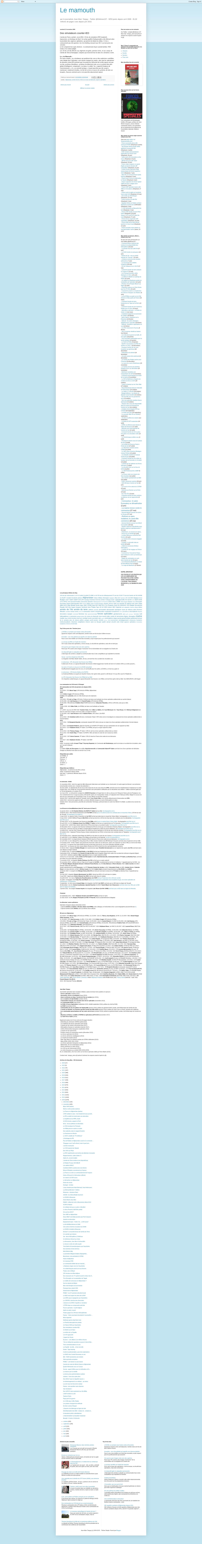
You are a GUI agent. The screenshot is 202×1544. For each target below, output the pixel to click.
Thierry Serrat (121, 977)
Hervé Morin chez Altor (69, 1200)
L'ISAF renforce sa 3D (69, 1393)
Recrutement (138, 605)
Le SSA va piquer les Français (71, 1126)
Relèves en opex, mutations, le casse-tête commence (130, 518)
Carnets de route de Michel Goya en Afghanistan (77, 1364)
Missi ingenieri (67, 1317)
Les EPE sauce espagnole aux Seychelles (75, 1298)
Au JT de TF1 (125, 493)
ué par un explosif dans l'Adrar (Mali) (106, 821)
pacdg (119, 618)
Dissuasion (84, 601)
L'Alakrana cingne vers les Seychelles (74, 1266)
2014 (63, 1087)
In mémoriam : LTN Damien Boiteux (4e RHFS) (75, 672)
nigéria (102, 618)
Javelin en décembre (69, 1219)
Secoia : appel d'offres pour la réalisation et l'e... (76, 1369)
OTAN (90, 605)
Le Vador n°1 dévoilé (128, 391)
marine (139, 616)
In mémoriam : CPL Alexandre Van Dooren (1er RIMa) (77, 662)
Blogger (118, 1530)
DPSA (61, 601)
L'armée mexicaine (68, 1145)
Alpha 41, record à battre (70, 1158)
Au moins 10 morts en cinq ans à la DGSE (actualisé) (77, 667)
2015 (63, 1085)
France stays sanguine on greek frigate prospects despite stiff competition (130, 165)
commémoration (99, 611)
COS (79, 600)
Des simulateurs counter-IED (71, 1327)
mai (64, 1433)
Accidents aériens (77, 598)
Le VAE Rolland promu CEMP (130, 471)
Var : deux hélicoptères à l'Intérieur (73, 1236)
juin (64, 1431)
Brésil (140, 598)
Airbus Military (98, 598)
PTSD (106, 605)
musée (90, 618)
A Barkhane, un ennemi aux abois (131, 532)
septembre (66, 1424)
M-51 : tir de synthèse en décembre (73, 1123)
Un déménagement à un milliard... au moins (75, 1381)
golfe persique (129, 614)
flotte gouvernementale (91, 614)
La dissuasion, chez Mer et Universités (74, 1241)
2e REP (96, 595)
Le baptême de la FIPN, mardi (71, 1119)
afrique (136, 607)
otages (115, 618)
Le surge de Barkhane (128, 565)
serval (108, 622)
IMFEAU (111, 603)
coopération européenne (112, 611)
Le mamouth (77, 10)
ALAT (64, 598)
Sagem (73, 607)
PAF (97, 605)
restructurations (65, 622)
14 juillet (80, 595)
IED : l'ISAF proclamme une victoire (73, 1357)
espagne (69, 614)
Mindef (73, 605)
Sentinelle (84, 607)
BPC (127, 598)
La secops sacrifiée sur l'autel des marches (74, 642)
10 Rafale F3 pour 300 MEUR (71, 1163)
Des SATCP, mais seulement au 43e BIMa (75, 1391)
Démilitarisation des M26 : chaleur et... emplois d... (77, 1411)
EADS (110, 601)
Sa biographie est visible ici (74, 814)
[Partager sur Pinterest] (100, 77)
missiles (74, 618)
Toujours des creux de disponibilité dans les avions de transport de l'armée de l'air (131, 405)
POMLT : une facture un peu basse (73, 1362)
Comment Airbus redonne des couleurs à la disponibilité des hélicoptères (130, 245)
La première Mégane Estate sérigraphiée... (75, 1253)
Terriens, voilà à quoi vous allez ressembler (82, 1486)
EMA (118, 601)
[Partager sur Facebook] (98, 77)
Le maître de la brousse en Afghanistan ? (74, 1281)
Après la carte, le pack (69, 1310)
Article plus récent (65, 85)
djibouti (135, 611)
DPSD (65, 601)
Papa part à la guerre (69, 1398)
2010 (63, 1097)
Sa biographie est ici (109, 811)
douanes (140, 611)
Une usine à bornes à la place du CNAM (74, 1227)
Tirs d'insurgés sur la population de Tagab (75, 1278)
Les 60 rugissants (68, 1335)
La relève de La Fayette (70, 1332)
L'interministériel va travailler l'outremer (74, 1416)
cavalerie (68, 611)
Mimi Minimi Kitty (68, 1251)
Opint (93, 605)
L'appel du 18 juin (68, 1337)
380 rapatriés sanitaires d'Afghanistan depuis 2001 (118, 1505)
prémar (105, 620)
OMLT (85, 605)
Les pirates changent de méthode (72, 1403)
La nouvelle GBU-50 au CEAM (130, 414)
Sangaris (78, 607)
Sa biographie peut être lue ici (130, 823)
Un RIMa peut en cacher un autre (72, 1128)
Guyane (106, 603)
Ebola (122, 601)
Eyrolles (125, 55)
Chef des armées (100, 600)
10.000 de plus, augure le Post (72, 1121)
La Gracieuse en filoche (70, 1133)
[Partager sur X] (96, 77)
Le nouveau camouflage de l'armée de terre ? (83, 1511)
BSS (132, 598)
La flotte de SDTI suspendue (130, 421)
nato (99, 618)
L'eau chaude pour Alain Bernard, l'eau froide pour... (78, 1187)
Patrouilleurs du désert (128, 352)
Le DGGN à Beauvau (69, 1197)
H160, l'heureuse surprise (129, 481)
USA (105, 607)
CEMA (71, 600)
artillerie (90, 609)
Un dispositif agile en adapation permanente (74, 652)
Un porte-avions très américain (130, 356)
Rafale (132, 605)
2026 (63, 1063)
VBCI (113, 607)
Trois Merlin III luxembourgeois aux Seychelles (76, 1246)
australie (96, 609)
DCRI (133, 599)
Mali (69, 605)
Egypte (126, 601)
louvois (104, 616)
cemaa (72, 611)
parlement (134, 618)
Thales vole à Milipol (69, 1271)
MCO (65, 605)
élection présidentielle (71, 623)
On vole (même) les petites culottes (114, 1491)
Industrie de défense (126, 603)
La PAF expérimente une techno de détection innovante (79, 1153)
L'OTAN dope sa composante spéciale (74, 1305)
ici (135, 906)
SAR (66, 607)
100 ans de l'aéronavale (67, 595)
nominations (109, 618)
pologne (86, 620)
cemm (76, 611)
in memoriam (72, 616)
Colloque (108, 600)
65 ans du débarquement (105, 595)
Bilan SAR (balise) (68, 1106)
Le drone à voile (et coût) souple (72, 1244)
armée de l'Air (66, 609)
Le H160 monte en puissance (130, 252)
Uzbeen (109, 607)
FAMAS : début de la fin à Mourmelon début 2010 (77, 1202)
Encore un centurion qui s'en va (71, 1455)
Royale (62, 607)
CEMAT (75, 600)
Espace (130, 601)
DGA (81, 79)
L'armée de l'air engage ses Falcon (132, 549)
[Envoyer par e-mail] (92, 77)
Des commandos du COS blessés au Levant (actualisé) (77, 1503)
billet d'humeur (137, 609)
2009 (63, 1100)
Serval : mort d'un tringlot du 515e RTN (73, 657)
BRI (129, 598)
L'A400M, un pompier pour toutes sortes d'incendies (76, 632)
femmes (81, 614)
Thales (93, 607)
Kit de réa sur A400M (128, 533)
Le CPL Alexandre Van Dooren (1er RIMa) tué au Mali (77, 677)
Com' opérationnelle (118, 600)
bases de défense (127, 609)
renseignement (124, 620)
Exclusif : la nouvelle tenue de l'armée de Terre (76, 1231)
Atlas (116, 598)
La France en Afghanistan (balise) (72, 1111)
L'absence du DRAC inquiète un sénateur (75, 1303)
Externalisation (75, 603)
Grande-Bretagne (98, 603)
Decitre (125, 53)
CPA (82, 600)
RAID (115, 605)
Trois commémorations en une (71, 1344)
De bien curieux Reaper (70, 1406)
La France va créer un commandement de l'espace (77, 1172)
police (82, 620)
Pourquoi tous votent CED (70, 1288)
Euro (134, 601)
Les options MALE (68, 1165)
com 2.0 (81, 611)
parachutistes (126, 618)
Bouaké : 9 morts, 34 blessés (71, 1418)
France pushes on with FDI (129, 199)
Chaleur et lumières (110, 1477)
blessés (62, 611)
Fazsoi (84, 603)
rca (109, 620)
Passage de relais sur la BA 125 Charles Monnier (76, 1472)
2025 (63, 1065)
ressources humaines (135, 620)
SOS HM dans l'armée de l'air (130, 483)
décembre (66, 1102)
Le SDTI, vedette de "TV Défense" (72, 1136)
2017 (63, 1080)
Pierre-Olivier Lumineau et (80, 977)
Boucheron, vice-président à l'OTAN (73, 1256)
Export (68, 603)
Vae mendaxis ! (67, 1389)
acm (123, 607)
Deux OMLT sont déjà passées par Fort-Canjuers (77, 1217)
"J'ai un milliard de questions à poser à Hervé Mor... (77, 1342)
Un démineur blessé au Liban (71, 1239)
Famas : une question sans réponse (73, 1386)
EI (116, 601)
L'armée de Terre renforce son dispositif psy (75, 1160)
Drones (90, 601)
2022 (63, 1068)
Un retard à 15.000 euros (70, 1177)
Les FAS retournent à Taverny (130, 328)
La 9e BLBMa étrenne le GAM (71, 1224)
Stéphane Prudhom (97, 977)
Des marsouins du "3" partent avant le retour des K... (78, 1276)
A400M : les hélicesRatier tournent (73, 1195)
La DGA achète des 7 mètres (71, 1190)
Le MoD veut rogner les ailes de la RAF (74, 1295)
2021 (63, 1070)
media (62, 618)
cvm (120, 611)
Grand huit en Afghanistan (70, 1290)
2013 (63, 1090)
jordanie (79, 616)
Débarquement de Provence (100, 601)
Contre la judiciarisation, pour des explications (76, 1352)
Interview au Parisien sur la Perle (131, 490)
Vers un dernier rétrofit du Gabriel (131, 331)
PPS (103, 605)
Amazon (125, 51)
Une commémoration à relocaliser (114, 1499)
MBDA (62, 605)
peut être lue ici (132, 816)
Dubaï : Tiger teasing (69, 1349)
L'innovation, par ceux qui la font (113, 1484)
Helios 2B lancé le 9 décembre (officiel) (74, 1175)
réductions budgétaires (78, 622)
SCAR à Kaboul (67, 1204)
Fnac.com (125, 57)
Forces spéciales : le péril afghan (72, 1308)
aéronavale (110, 609)
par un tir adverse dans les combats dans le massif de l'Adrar (114, 812)
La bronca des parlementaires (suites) (74, 1374)
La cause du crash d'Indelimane (131, 363)
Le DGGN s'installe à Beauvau (71, 1229)
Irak (133, 603)
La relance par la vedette (70, 1371)
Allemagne (106, 598)
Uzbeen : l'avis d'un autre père (71, 1376)
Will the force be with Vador (129, 160)
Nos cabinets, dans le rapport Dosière (74, 1131)
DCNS (130, 600)
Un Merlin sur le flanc (69, 1330)
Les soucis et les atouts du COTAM (131, 486)
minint (69, 618)
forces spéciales (105, 614)
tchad (121, 622)
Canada (86, 600)
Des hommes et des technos (71, 1249)
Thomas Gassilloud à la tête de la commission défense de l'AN (79, 1521)
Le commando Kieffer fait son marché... (74, 1263)
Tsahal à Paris (67, 1396)
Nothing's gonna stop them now (72, 1320)
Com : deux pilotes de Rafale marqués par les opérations (78, 1496)
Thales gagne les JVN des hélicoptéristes (75, 1312)
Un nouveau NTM (68, 1261)
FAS (81, 603)
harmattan (136, 614)
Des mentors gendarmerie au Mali (131, 478)
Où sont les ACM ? (68, 1212)
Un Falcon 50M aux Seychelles (72, 1325)
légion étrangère (129, 616)
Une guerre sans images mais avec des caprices (75, 647)
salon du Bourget (96, 622)
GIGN (88, 603)
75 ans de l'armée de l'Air (130, 595)
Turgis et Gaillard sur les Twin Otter (132, 384)
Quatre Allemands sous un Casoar (73, 1366)
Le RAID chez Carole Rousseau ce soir (74, 1354)
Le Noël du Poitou (127, 342)
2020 (63, 1072)
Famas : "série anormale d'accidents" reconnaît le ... (77, 1315)
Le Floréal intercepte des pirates (72, 1322)
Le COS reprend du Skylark (71, 1148)
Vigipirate (118, 607)
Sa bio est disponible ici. (113, 837)
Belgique (136, 598)
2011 (63, 1095)
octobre (65, 1421)
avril (64, 1436)
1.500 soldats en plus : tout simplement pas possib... (78, 1114)
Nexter (78, 605)
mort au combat (82, 618)
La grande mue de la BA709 (130, 248)
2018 (63, 1077)
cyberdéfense (125, 611)
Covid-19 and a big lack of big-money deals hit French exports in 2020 (130, 171)
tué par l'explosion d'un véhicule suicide (109, 878)
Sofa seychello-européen (70, 1359)
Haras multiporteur (68, 1258)
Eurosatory (63, 603)
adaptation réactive (129, 607)
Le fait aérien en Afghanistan (71, 1180)
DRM (69, 601)
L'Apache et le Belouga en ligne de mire (74, 1408)
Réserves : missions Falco (70, 1192)
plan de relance (74, 620)
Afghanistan (68, 79)
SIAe (69, 607)
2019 (63, 1075)
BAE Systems (121, 598)
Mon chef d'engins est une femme (72, 1285)
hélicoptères (64, 616)
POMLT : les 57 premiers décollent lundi (74, 1293)
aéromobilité (102, 609)
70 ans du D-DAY (118, 595)
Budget (62, 600)
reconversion (114, 620)
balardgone (118, 609)
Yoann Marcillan (64, 977)
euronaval (75, 614)
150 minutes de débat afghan (71, 1273)
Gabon (92, 603)
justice (82, 616)
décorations (63, 614)
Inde (118, 603)
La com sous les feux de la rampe (72, 1384)
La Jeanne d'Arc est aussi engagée (132, 539)
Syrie (89, 607)
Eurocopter (139, 601)
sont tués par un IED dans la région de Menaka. (122, 888)
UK (103, 607)
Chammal (92, 600)
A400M (140, 595)
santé (104, 622)
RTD (128, 605)
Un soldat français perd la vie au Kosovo (74, 1268)
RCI (119, 605)
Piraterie (111, 605)
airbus (140, 607)
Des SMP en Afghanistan (70, 1214)
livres (100, 616)
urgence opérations (101, 79)
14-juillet (85, 595)
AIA (61, 598)
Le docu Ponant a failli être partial (72, 1209)
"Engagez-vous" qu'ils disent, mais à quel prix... (76, 1143)
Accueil (87, 85)
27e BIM (91, 595)
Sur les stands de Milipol (70, 1283)
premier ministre (98, 620)
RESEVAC (123, 605)
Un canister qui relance (69, 1234)
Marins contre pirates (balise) (71, 1109)
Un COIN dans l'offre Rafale (71, 1401)
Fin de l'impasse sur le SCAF (130, 266)
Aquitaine (111, 598)
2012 (63, 1092)
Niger (81, 605)
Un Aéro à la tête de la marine (130, 418)
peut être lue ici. (130, 821)
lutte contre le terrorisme (115, 616)
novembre (66, 1104)
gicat (124, 614)
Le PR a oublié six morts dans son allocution (75, 1116)
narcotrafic (95, 618)
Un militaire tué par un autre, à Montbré (74, 1207)
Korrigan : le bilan (68, 1185)
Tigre (97, 607)
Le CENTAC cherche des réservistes (73, 1300)
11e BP (76, 595)
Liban (136, 603)
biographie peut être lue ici (125, 828)
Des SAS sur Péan (68, 1150)
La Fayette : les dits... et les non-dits (73, 1347)
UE (100, 607)
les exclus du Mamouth (89, 79)
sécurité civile (115, 622)
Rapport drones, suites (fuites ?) (72, 1155)
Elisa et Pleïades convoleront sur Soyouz (74, 1170)
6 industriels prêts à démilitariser (72, 1413)
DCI (126, 600)
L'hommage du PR (68, 1138)
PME (99, 605)
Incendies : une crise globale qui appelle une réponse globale (79, 637)
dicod (131, 611)
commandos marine (89, 611)
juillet (65, 1428)
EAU (113, 601)
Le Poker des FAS (127, 412)
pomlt (91, 620)
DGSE (140, 600)
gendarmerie (118, 614)
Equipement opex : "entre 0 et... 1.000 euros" (75, 1222)
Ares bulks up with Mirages (129, 196)
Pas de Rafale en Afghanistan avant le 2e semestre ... (78, 1141)
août (64, 1426)
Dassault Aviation (76, 601)
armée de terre (76, 79)
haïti (141, 614)
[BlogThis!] (94, 77)
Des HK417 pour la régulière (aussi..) (73, 1379)
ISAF (115, 603)
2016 (63, 1082)
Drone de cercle (67, 1182)
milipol (66, 618)
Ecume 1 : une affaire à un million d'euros (75, 1339)
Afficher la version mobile (87, 88)
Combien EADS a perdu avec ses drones (75, 1168)
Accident (68, 598)
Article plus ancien (109, 85)
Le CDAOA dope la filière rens (130, 437)
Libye (140, 603)
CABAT (67, 599)
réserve (88, 622)
